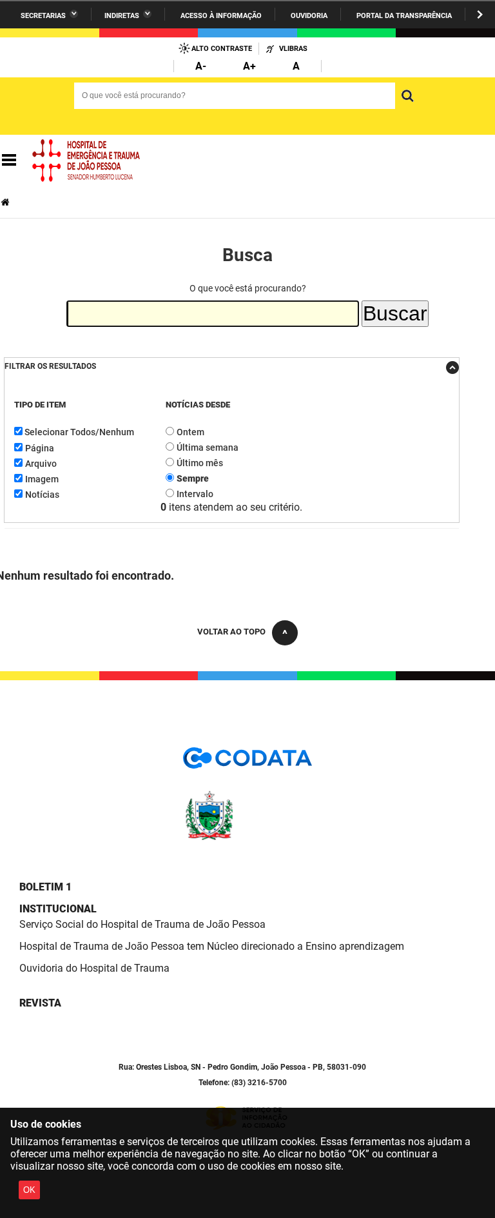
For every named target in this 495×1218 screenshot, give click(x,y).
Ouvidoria (309, 16)
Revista (40, 1003)
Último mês (200, 463)
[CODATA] (247, 762)
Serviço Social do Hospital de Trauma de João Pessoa (142, 924)
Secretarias (43, 16)
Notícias (42, 494)
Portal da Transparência (404, 16)
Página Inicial (6, 202)
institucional (58, 909)
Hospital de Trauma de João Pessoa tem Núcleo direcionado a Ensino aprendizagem (211, 946)
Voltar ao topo (231, 631)
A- (200, 66)
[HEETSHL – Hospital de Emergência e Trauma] (86, 160)
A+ (249, 66)
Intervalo (195, 494)
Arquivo (41, 463)
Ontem (190, 432)
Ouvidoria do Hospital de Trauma (94, 968)
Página (39, 448)
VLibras (293, 48)
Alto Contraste (221, 48)
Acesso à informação (221, 16)
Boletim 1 (45, 887)
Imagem (42, 479)
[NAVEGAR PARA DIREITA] (480, 14)
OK (29, 1190)
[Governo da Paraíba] (247, 838)
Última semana (207, 447)
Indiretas (121, 16)
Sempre (193, 478)
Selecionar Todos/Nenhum (79, 432)
